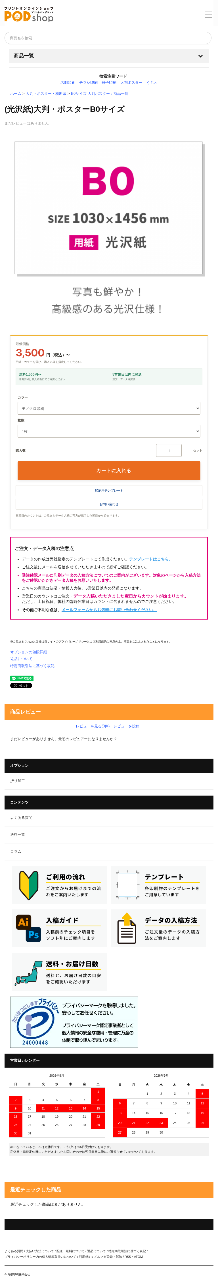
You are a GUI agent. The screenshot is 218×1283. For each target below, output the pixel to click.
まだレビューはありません (27, 123)
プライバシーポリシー (72, 641)
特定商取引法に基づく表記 (32, 666)
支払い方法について (40, 1251)
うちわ (152, 83)
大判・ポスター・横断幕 (46, 94)
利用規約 (101, 641)
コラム (15, 852)
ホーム (15, 94)
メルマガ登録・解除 (108, 1256)
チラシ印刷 (88, 83)
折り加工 (17, 781)
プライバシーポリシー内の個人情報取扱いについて (40, 1256)
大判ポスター (131, 83)
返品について (21, 659)
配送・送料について (70, 1251)
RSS (128, 1256)
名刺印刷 (67, 83)
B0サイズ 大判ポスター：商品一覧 (99, 94)
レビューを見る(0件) (93, 726)
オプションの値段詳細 (28, 652)
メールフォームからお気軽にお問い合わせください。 (109, 609)
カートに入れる (113, 470)
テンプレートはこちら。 (151, 559)
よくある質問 (21, 818)
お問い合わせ (109, 504)
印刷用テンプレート (109, 490)
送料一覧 (17, 835)
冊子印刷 (109, 83)
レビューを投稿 (126, 726)
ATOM (138, 1256)
